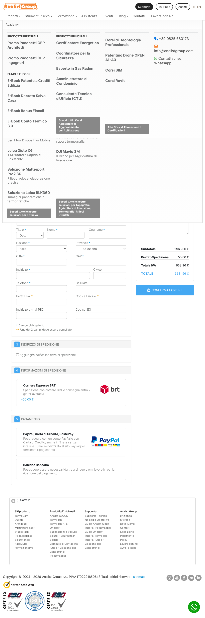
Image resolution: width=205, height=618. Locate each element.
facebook (184, 578)
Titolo (21, 230)
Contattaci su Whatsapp (167, 60)
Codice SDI (83, 309)
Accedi (182, 6)
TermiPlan (56, 519)
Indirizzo (23, 269)
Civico (97, 269)
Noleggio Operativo (97, 519)
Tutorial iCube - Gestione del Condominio (94, 543)
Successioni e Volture (63, 531)
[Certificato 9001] (13, 610)
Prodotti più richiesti (62, 511)
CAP (80, 256)
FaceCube (21, 543)
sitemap (139, 577)
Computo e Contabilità (64, 543)
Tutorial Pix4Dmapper (98, 527)
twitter (191, 578)
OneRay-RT (57, 527)
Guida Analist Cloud (97, 523)
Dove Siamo (127, 523)
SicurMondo (22, 539)
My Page (164, 6)
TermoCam (21, 515)
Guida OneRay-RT (96, 531)
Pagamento (127, 535)
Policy (123, 539)
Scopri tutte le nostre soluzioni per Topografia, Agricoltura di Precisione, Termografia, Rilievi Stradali (75, 208)
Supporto (144, 6)
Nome (52, 230)
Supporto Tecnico (96, 515)
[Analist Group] (20, 7)
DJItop (19, 519)
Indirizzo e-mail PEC (30, 309)
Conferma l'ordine (166, 290)
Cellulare (82, 283)
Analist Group (128, 511)
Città (20, 256)
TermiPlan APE (59, 523)
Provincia (83, 243)
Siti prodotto (22, 511)
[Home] (12, 501)
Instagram (169, 578)
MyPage (125, 519)
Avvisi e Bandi (128, 547)
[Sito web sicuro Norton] (18, 587)
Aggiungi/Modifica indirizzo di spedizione (47, 355)
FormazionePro (24, 547)
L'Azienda (126, 515)
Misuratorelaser (24, 527)
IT (194, 6)
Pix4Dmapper (58, 555)
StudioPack (22, 531)
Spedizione (127, 531)
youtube (176, 578)
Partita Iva (25, 296)
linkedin (198, 578)
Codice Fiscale (88, 296)
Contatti (125, 527)
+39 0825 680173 (173, 39)
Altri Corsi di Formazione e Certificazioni (124, 128)
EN (199, 6)
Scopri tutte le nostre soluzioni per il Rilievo (24, 213)
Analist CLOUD (59, 515)
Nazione (23, 243)
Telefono (23, 283)
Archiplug (21, 523)
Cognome (97, 230)
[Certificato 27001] (35, 610)
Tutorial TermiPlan (96, 535)
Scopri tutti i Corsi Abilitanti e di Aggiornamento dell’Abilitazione (70, 125)
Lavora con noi (129, 543)
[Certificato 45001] (57, 610)
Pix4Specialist (23, 535)
